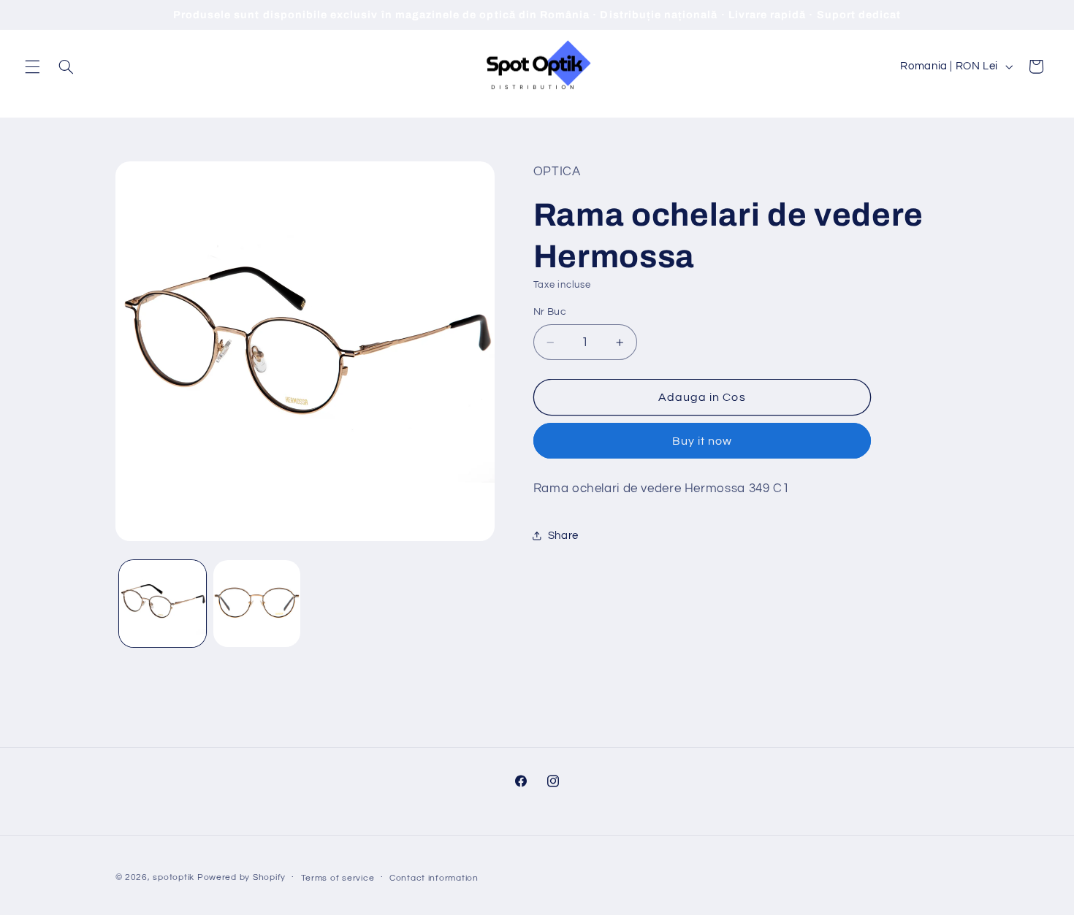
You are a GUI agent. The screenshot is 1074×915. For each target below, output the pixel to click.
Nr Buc (550, 312)
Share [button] (563, 535)
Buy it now (702, 441)
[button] (32, 66)
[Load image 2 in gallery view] (256, 603)
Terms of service (338, 878)
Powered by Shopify (241, 877)
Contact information (434, 878)
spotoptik (173, 877)
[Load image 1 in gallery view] (162, 603)
